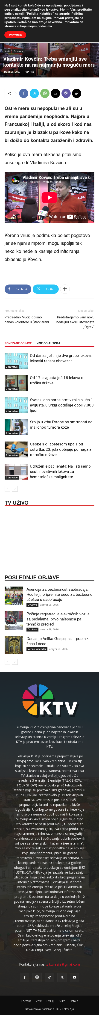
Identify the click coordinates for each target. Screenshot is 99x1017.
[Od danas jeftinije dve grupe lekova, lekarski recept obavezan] (16, 361)
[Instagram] (37, 977)
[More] (65, 289)
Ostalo (74, 1001)
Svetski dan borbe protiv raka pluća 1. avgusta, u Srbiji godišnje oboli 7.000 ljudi (62, 405)
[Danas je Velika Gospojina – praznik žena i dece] (14, 645)
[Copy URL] (76, 93)
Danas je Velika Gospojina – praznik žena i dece (57, 640)
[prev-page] (7, 489)
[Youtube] (74, 977)
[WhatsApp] (45, 93)
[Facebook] (23, 93)
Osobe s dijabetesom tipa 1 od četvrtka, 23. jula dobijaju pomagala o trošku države (60, 449)
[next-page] (15, 489)
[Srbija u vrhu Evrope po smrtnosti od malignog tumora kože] (16, 427)
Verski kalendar (37, 649)
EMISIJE (51, 1001)
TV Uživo (17, 502)
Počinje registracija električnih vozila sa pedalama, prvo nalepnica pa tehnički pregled (58, 619)
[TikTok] (49, 977)
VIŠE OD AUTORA (48, 343)
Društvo (32, 604)
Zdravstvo (19, 51)
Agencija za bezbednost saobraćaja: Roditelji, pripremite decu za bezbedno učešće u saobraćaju (59, 594)
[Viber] (66, 93)
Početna (26, 1001)
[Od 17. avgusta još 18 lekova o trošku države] (16, 383)
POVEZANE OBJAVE (18, 343)
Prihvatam (15, 35)
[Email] (55, 93)
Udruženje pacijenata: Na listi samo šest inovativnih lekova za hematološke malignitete (60, 471)
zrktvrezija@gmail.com (63, 964)
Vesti (7, 51)
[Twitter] (34, 93)
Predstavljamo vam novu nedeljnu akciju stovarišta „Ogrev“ (75, 322)
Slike (62, 1001)
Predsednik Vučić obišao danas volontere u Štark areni (27, 319)
